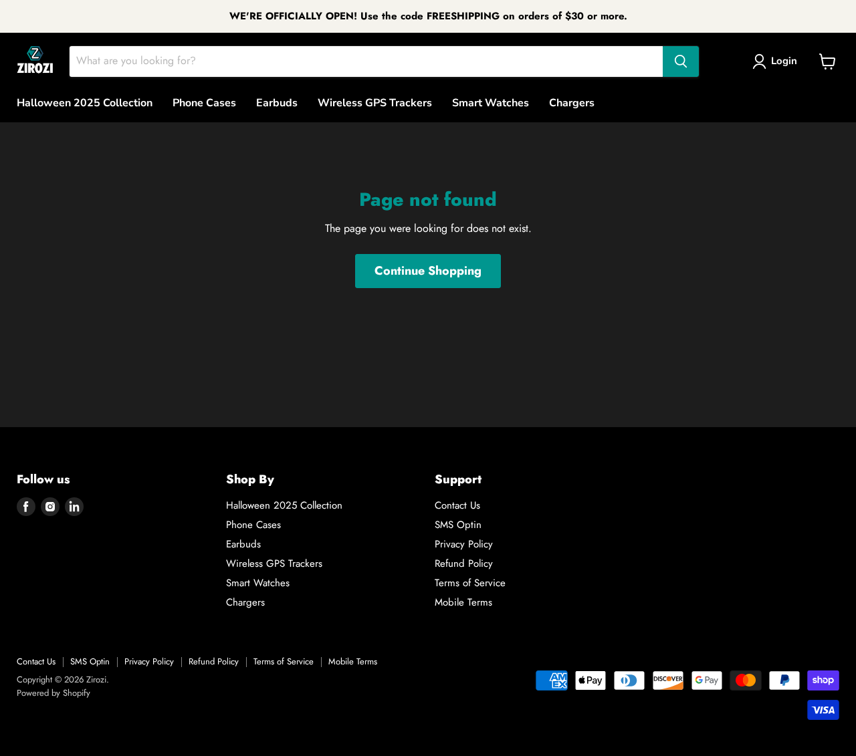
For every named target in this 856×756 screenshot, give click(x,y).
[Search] (681, 61)
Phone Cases (204, 103)
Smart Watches (490, 103)
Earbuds (277, 103)
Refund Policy (464, 563)
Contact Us (457, 505)
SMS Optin (458, 524)
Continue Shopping (427, 270)
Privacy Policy (464, 544)
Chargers (572, 103)
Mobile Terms (463, 602)
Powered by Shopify (53, 692)
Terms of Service (470, 583)
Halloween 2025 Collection (84, 103)
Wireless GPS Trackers (375, 103)
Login (784, 61)
